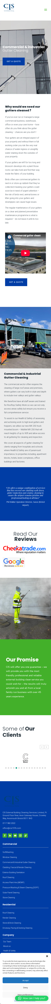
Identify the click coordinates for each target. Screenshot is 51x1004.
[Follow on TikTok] (26, 835)
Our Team (7, 942)
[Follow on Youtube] (15, 835)
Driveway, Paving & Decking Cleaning (17, 928)
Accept (25, 980)
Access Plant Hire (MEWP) (13, 882)
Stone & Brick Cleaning (12, 923)
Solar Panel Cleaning (11, 893)
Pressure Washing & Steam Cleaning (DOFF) (21, 887)
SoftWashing (8, 852)
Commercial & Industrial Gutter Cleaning (19, 862)
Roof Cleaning (8, 877)
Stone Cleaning (9, 898)
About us (7, 946)
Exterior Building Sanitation (14, 872)
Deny (25, 987)
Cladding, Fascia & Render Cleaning (17, 867)
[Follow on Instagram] (20, 835)
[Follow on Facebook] (5, 835)
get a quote (14, 61)
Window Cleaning (10, 857)
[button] (47, 956)
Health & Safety (9, 951)
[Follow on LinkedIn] (10, 835)
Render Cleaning (9, 918)
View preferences (25, 994)
